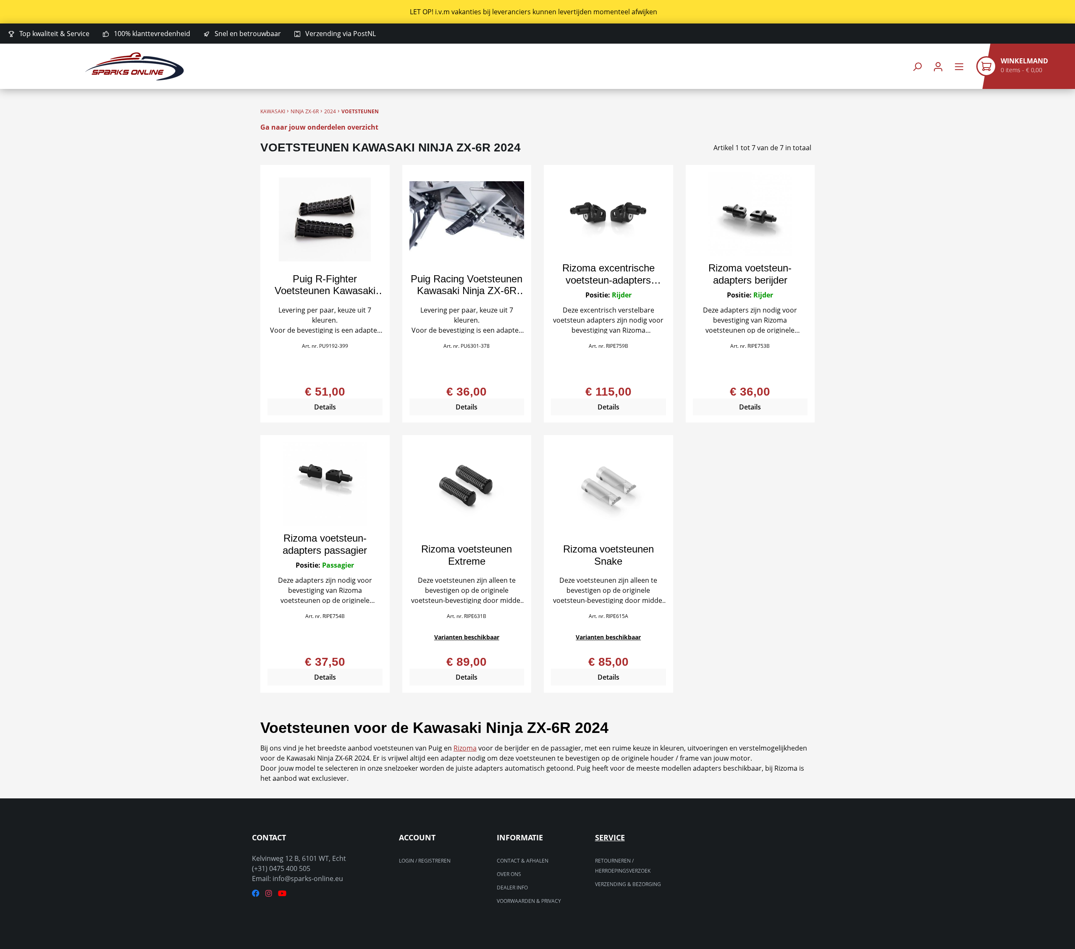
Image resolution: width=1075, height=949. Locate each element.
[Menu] (959, 66)
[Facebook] (256, 893)
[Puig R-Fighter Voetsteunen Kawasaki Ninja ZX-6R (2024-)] (325, 219)
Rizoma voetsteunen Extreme (466, 555)
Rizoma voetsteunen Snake (608, 555)
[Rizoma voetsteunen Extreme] (466, 489)
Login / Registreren (425, 860)
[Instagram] (268, 893)
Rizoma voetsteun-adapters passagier (325, 544)
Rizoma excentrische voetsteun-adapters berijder (608, 274)
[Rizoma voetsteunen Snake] (608, 489)
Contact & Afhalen (522, 860)
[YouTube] (282, 893)
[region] (537, 11)
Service (610, 837)
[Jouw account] (938, 66)
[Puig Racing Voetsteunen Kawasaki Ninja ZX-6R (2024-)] (466, 219)
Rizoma (465, 748)
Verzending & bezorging (628, 884)
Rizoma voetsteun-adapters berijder (750, 274)
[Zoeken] (917, 66)
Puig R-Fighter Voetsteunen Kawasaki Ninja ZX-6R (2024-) (325, 285)
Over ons (509, 874)
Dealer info (512, 887)
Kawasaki (272, 111)
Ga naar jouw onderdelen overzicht (319, 127)
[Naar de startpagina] (134, 66)
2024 (330, 111)
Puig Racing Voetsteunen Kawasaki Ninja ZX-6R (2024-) (466, 285)
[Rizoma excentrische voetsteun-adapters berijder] (608, 214)
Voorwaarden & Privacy (529, 901)
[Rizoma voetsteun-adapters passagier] (325, 484)
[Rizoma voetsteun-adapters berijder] (750, 214)
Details (325, 407)
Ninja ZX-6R (305, 111)
